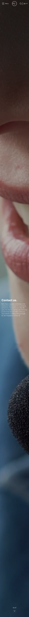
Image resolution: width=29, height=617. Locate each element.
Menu (7, 3)
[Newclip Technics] (14, 3)
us (24, 9)
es (24, 7)
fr (24, 5)
